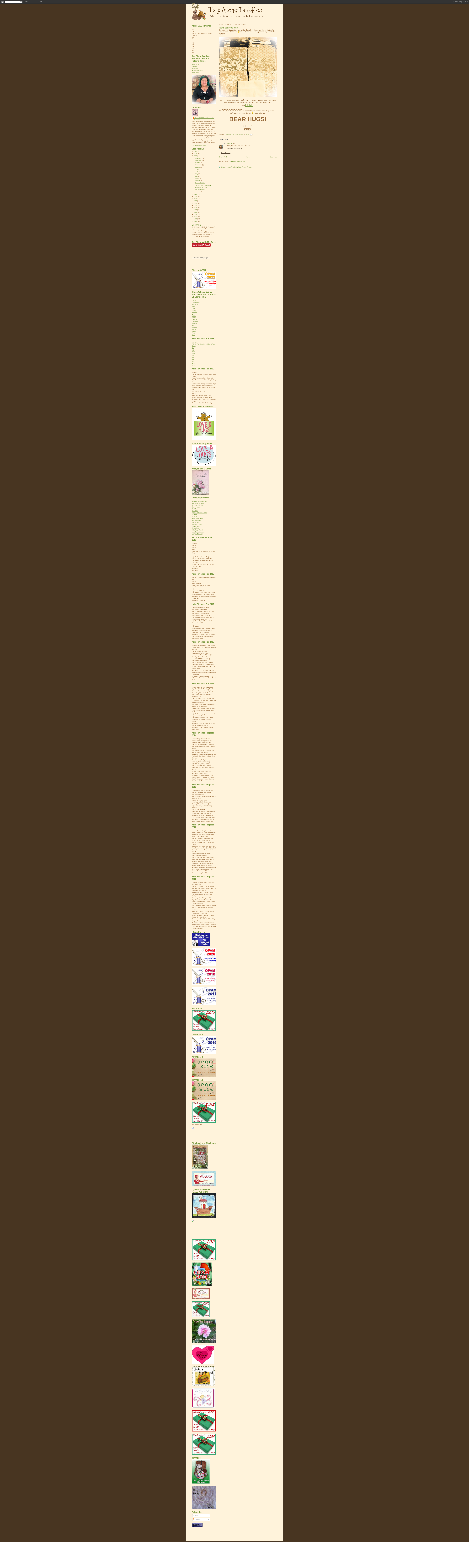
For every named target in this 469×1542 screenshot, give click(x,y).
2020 (195, 194)
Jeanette (194, 312)
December (198, 158)
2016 (195, 203)
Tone (193, 333)
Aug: (193, 357)
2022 (195, 153)
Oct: (193, 361)
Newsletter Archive (197, 70)
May (196, 174)
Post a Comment (225, 153)
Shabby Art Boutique (198, 503)
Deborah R (195, 304)
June (197, 171)
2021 (195, 155)
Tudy (193, 335)
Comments (197, 1519)
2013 (195, 210)
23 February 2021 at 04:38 (234, 148)
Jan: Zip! (194, 342)
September (198, 165)
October (198, 162)
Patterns (194, 66)
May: (193, 351)
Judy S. (229, 143)
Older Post (273, 157)
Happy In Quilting (197, 520)
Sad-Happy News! (200, 189)
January (198, 192)
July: (193, 355)
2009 (195, 219)
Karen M (194, 319)
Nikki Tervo (195, 509)
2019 (195, 196)
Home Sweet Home (197, 518)
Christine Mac (196, 302)
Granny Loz (195, 522)
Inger (193, 308)
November (198, 160)
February (198, 180)
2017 (195, 201)
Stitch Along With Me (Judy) (200, 501)
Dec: (193, 365)
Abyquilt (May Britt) (197, 533)
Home (248, 157)
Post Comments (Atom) (237, 161)
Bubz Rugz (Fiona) (197, 530)
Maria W (194, 323)
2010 (195, 216)
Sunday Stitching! (200, 183)
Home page (195, 64)
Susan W (194, 331)
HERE (249, 105)
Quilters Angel (196, 507)
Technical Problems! (201, 187)
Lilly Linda (194, 514)
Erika (193, 306)
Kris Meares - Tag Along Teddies (204, 119)
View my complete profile (199, 145)
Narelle (194, 325)
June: (193, 353)
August (197, 167)
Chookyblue (195, 528)
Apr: (193, 350)
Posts (196, 1515)
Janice (194, 310)
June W (194, 317)
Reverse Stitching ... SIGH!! (203, 185)
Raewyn (194, 327)
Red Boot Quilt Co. (197, 505)
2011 (195, 214)
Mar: (193, 348)
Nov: (193, 363)
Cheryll (194, 300)
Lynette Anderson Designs (199, 512)
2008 (195, 221)
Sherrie (194, 329)
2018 (195, 198)
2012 (195, 212)
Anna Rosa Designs (198, 532)
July (196, 169)
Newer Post (223, 157)
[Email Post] (251, 134)
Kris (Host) (195, 321)
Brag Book (195, 68)
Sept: (193, 359)
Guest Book (195, 72)
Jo (192, 314)
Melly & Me (195, 511)
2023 (195, 151)
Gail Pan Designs (197, 524)
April (196, 176)
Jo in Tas (194, 516)
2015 (195, 205)
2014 (195, 207)
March (197, 178)
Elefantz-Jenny (196, 526)
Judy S (194, 316)
